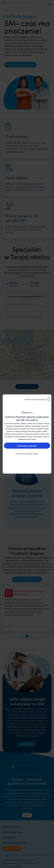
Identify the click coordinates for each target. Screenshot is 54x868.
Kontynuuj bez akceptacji (36, 399)
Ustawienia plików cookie (27, 453)
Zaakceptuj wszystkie (27, 445)
